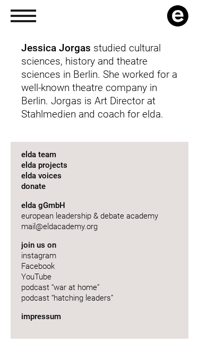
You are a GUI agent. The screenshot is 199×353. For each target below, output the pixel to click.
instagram (38, 255)
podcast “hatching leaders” (67, 298)
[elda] (177, 15)
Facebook (38, 266)
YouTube (36, 277)
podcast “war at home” (61, 287)
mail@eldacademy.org (59, 226)
